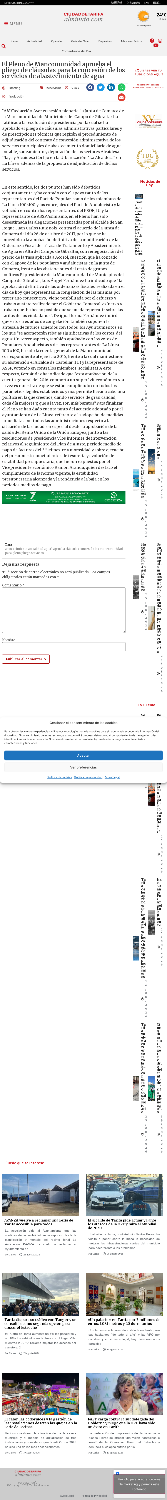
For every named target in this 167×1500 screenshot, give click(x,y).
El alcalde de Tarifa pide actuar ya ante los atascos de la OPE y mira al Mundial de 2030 (122, 1224)
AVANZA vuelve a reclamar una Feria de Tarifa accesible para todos (38, 1222)
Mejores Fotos (131, 41)
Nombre (8, 640)
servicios (37, 553)
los (97, 549)
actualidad (35, 549)
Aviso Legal (112, 777)
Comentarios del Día (76, 51)
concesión (87, 549)
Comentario (13, 585)
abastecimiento (16, 549)
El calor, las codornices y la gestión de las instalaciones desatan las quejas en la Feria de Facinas (40, 1423)
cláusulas (72, 549)
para (8, 553)
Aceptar (83, 755)
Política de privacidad (88, 777)
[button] (3, 46)
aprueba (59, 549)
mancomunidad (111, 549)
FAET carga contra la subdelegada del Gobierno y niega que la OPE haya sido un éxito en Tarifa (121, 1423)
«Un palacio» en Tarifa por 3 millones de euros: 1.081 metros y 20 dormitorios (124, 1322)
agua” (48, 549)
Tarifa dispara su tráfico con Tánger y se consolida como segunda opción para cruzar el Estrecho (40, 1323)
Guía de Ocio (80, 41)
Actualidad (34, 41)
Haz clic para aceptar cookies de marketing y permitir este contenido (139, 1484)
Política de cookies (59, 777)
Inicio (14, 41)
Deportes (105, 41)
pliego (25, 553)
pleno (16, 553)
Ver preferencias (83, 767)
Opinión (56, 41)
